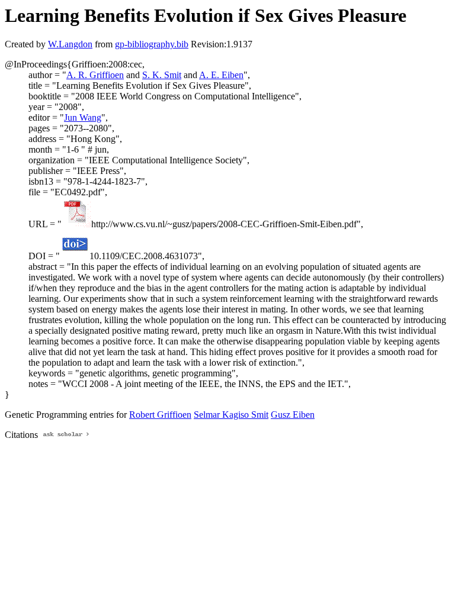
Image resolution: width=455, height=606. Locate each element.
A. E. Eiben (221, 75)
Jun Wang (82, 117)
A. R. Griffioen (95, 75)
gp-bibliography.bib (151, 44)
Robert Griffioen (160, 415)
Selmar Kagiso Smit (231, 415)
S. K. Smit (161, 75)
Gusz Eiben (293, 415)
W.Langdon (70, 44)
